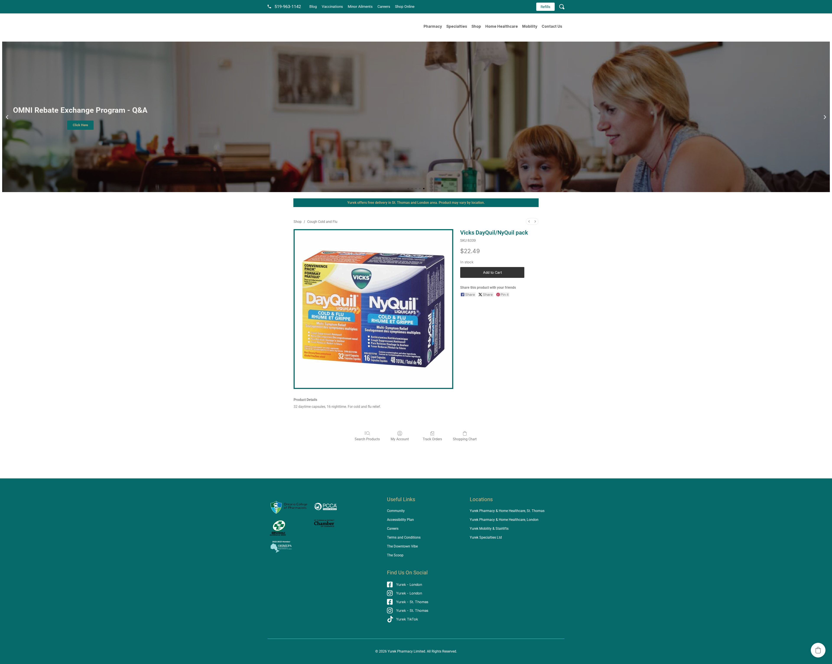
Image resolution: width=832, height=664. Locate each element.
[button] (7, 117)
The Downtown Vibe (402, 546)
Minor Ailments (360, 6)
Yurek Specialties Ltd (486, 537)
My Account (400, 439)
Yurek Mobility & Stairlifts (489, 528)
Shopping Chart (465, 439)
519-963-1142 (288, 6)
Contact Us (552, 26)
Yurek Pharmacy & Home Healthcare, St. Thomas (507, 511)
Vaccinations (332, 6)
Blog (313, 6)
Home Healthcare (501, 26)
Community (396, 511)
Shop (476, 26)
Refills (545, 7)
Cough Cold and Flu (322, 222)
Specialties (456, 26)
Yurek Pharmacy (400, 651)
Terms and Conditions (404, 537)
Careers (383, 6)
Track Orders (432, 439)
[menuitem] (529, 221)
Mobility (529, 26)
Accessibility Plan (400, 520)
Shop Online (404, 6)
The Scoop (395, 555)
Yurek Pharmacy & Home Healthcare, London (504, 520)
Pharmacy (433, 26)
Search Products (367, 439)
